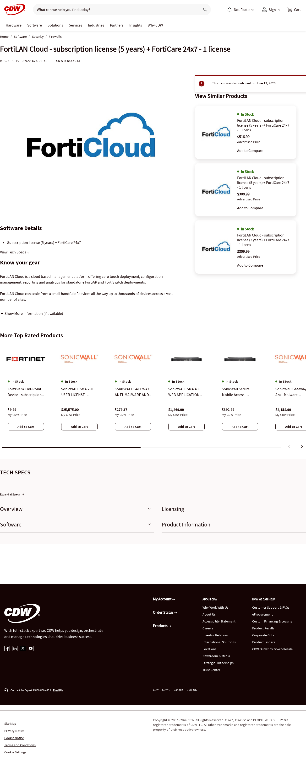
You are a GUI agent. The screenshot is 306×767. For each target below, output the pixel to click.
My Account (162, 598)
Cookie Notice (14, 738)
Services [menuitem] (75, 25)
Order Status (163, 612)
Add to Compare (250, 150)
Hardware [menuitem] (14, 25)
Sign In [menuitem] (274, 9)
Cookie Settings (15, 752)
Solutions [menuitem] (55, 25)
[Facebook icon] (7, 649)
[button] (294, 9)
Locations (209, 649)
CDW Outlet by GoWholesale (272, 649)
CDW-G (166, 690)
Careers (207, 628)
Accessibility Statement (218, 621)
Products (160, 625)
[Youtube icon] (30, 649)
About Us (209, 614)
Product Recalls (263, 628)
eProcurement (262, 614)
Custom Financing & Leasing (272, 621)
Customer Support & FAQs (270, 607)
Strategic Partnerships (218, 663)
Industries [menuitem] (96, 25)
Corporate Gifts (263, 635)
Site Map (10, 723)
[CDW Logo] (13, 9)
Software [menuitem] (34, 25)
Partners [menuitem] (117, 25)
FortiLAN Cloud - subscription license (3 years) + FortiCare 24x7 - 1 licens (263, 240)
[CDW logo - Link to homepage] (13, 9)
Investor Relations (215, 635)
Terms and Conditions (20, 745)
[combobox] (114, 9)
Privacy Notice (14, 731)
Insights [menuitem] (135, 25)
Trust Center (211, 670)
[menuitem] (229, 9)
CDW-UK (192, 690)
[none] (13, 25)
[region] (153, 396)
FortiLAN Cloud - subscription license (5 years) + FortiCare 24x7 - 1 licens (263, 125)
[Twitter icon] (23, 649)
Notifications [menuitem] (244, 9)
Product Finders (263, 642)
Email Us (58, 690)
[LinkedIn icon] (15, 649)
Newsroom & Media (216, 656)
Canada (178, 690)
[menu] (240, 9)
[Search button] (205, 9)
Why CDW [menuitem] (155, 25)
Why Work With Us (215, 607)
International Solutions (219, 642)
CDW (155, 690)
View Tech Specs (13, 252)
